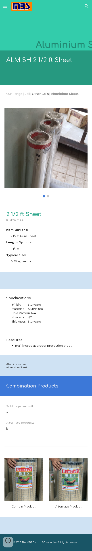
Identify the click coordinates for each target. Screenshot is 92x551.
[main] (46, 60)
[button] (5, 6)
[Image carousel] (46, 152)
